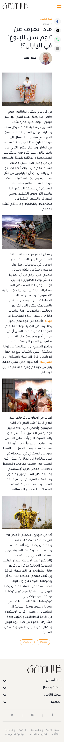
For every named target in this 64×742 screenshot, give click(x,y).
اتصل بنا (9, 730)
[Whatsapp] (57, 39)
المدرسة (46, 362)
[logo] (15, 6)
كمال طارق (29, 58)
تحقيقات (43, 642)
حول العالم (27, 642)
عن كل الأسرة (52, 730)
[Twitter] (57, 30)
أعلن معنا (36, 730)
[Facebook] (57, 21)
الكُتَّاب (55, 734)
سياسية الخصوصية (15, 734)
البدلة (48, 321)
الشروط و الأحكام (38, 734)
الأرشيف (22, 730)
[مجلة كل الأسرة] (32, 669)
